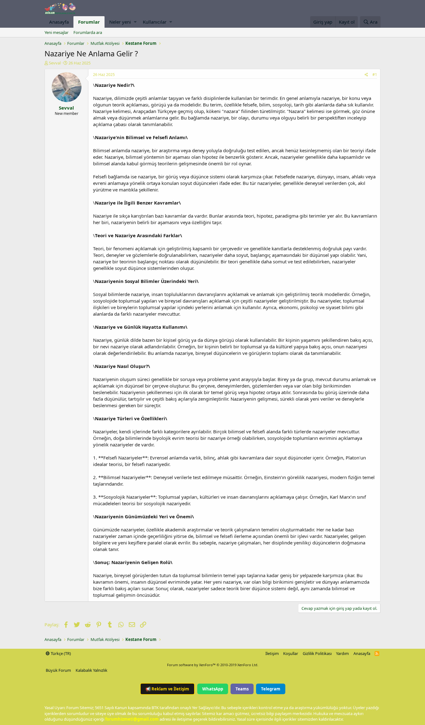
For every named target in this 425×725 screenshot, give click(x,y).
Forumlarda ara (87, 32)
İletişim (272, 653)
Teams (242, 689)
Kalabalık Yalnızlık (91, 670)
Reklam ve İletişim (167, 689)
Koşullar (290, 653)
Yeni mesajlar (56, 32)
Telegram (270, 689)
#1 (374, 74)
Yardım (342, 653)
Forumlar (89, 22)
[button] (135, 22)
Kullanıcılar (154, 22)
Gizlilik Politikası (317, 653)
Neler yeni (120, 22)
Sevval (55, 63)
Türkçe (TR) (60, 653)
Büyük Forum (58, 670)
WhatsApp (212, 689)
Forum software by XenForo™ (212, 664)
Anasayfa (59, 22)
